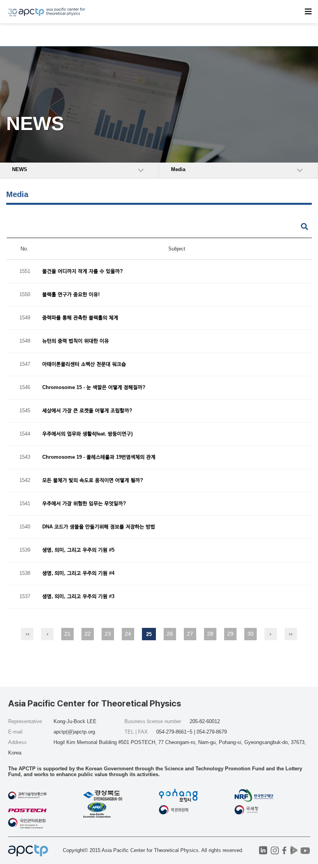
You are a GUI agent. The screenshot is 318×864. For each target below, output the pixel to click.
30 (250, 634)
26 (170, 634)
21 (67, 634)
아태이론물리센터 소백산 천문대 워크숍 (84, 364)
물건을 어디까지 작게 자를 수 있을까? (82, 271)
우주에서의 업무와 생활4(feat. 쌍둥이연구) (87, 434)
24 (128, 634)
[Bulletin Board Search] (304, 227)
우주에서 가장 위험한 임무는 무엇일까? (84, 504)
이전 (47, 634)
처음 (27, 634)
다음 (270, 634)
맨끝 (291, 634)
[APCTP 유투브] (305, 850)
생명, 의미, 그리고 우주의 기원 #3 (78, 597)
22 (88, 634)
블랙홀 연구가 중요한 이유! (71, 295)
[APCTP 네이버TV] (294, 850)
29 (230, 634)
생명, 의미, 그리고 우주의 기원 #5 (78, 550)
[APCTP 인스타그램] (275, 850)
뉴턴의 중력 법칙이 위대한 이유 (75, 341)
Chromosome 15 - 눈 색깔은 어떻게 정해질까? (93, 388)
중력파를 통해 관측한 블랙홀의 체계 (80, 318)
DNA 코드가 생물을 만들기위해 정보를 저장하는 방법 (98, 527)
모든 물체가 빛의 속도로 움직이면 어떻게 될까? (92, 480)
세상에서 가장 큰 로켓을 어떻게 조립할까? (87, 411)
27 (190, 634)
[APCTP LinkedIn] (263, 850)
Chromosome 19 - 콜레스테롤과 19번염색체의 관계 (99, 457)
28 (210, 634)
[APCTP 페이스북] (284, 850)
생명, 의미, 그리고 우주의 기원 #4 (78, 573)
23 (108, 634)
